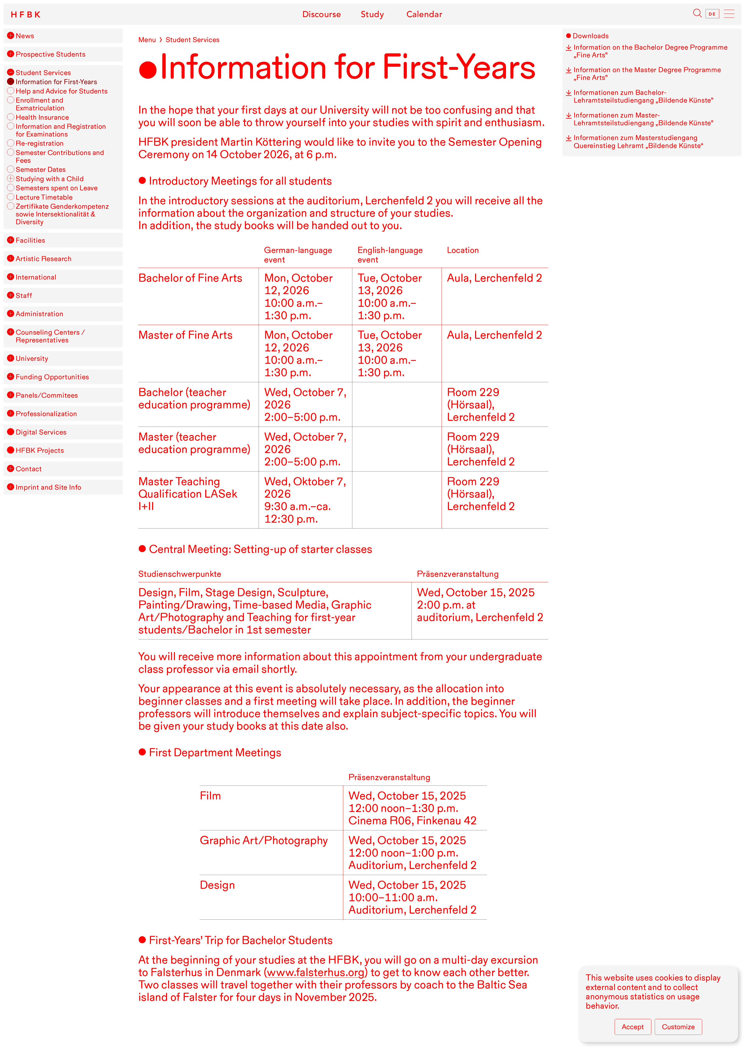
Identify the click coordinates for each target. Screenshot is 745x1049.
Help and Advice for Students (61, 91)
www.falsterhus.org (316, 972)
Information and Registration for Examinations (61, 130)
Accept (633, 1026)
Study (372, 14)
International (36, 277)
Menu (147, 39)
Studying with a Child (50, 179)
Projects (40, 450)
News (25, 36)
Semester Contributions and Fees (60, 156)
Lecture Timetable (44, 197)
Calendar (424, 14)
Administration (39, 314)
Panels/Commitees (47, 395)
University (32, 358)
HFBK (27, 14)
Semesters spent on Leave (57, 188)
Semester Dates (41, 169)
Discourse (321, 14)
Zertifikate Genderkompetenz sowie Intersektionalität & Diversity (62, 214)
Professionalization (46, 414)
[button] (10, 35)
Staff (24, 295)
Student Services (43, 72)
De (712, 13)
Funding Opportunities (52, 377)
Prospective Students (50, 54)
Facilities (30, 240)
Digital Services (41, 432)
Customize (678, 1026)
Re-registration (40, 143)
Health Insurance (42, 117)
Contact (29, 469)
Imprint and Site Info (48, 487)
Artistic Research (44, 258)
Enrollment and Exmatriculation (40, 104)
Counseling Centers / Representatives (50, 336)
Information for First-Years (56, 82)
